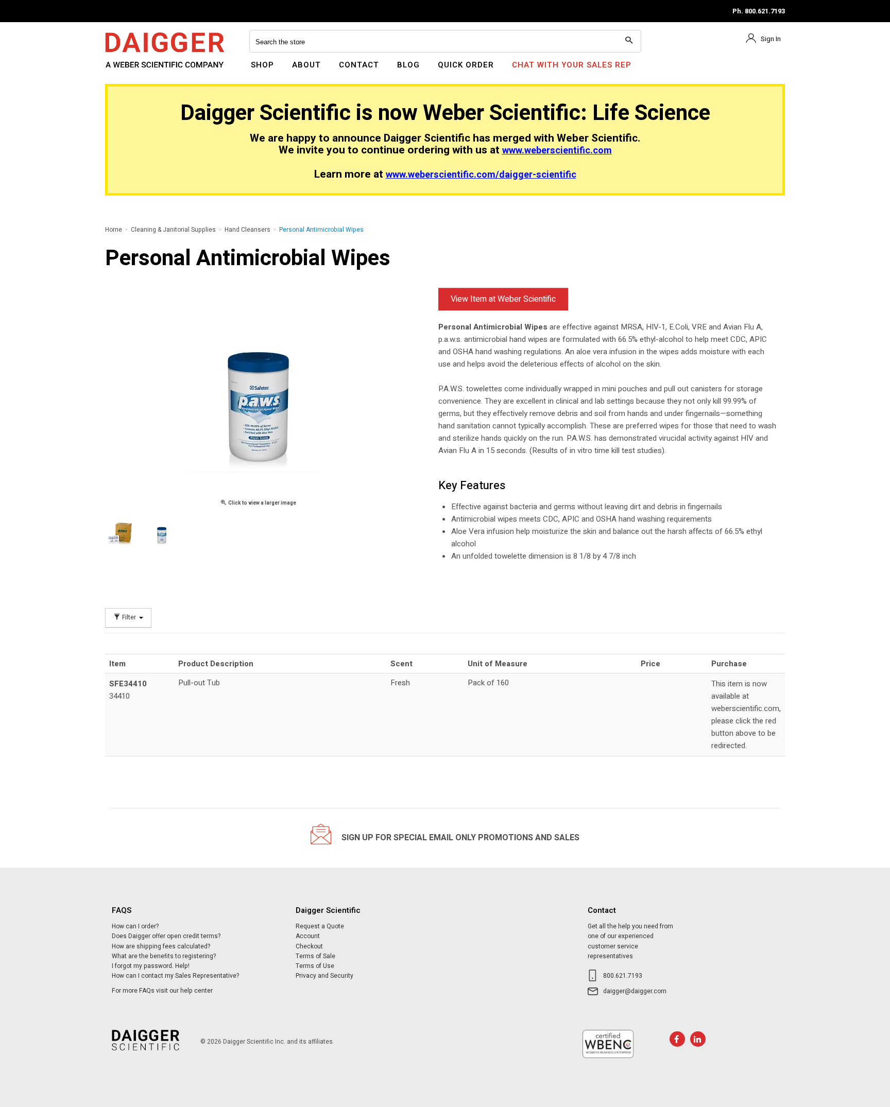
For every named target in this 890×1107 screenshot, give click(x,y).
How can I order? (135, 926)
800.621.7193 (622, 975)
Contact (359, 65)
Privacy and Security (324, 975)
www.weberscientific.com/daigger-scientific (481, 175)
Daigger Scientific (133, 71)
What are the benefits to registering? (164, 956)
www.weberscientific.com (557, 151)
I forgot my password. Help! (151, 966)
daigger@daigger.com (634, 991)
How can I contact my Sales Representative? (175, 975)
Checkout (309, 946)
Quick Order (466, 65)
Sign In (771, 39)
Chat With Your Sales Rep (571, 65)
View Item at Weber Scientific (503, 299)
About (306, 65)
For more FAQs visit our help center (162, 990)
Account (308, 936)
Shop (262, 65)
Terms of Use (315, 966)
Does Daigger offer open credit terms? (166, 936)
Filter (129, 617)
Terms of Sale (315, 956)
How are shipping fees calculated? (161, 946)
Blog (408, 65)
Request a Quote (320, 926)
